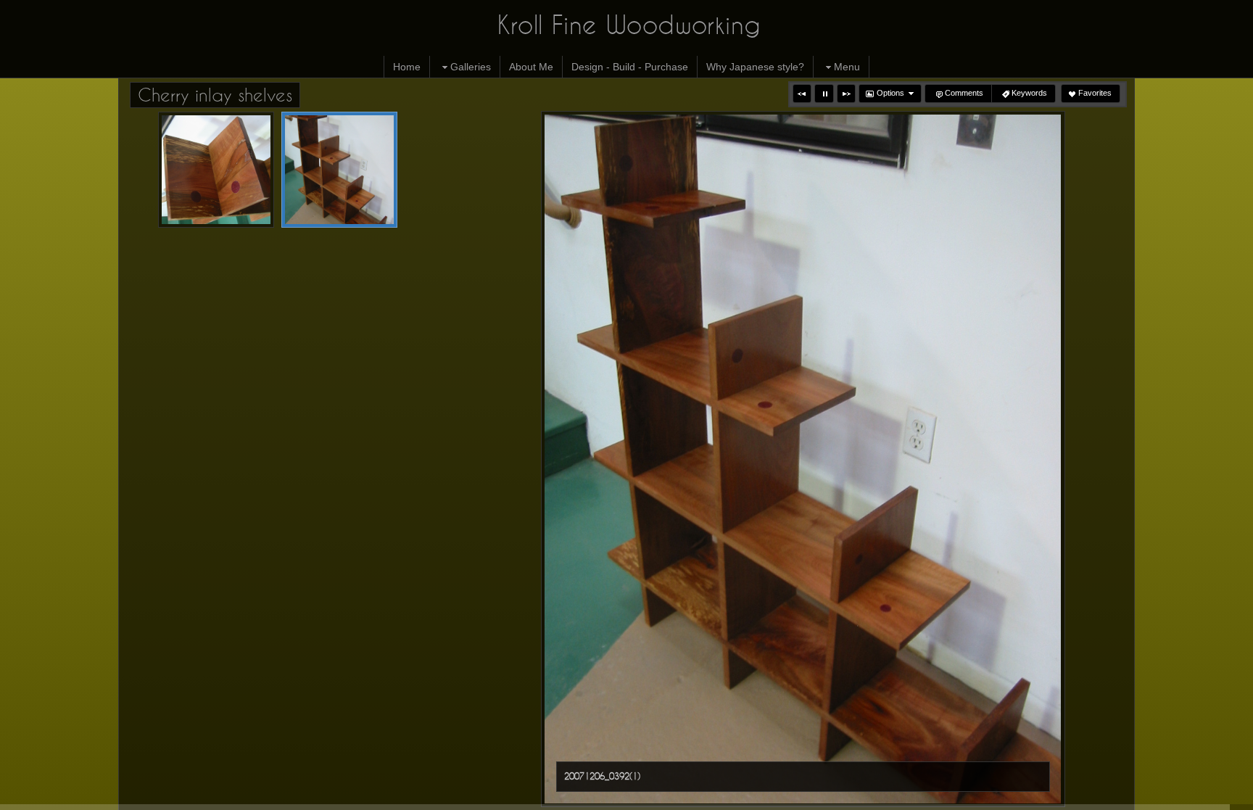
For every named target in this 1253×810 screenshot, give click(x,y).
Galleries (470, 67)
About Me (531, 67)
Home (407, 67)
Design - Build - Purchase (629, 67)
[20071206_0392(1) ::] (339, 169)
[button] (802, 93)
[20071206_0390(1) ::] (216, 169)
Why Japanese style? (755, 67)
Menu (847, 67)
